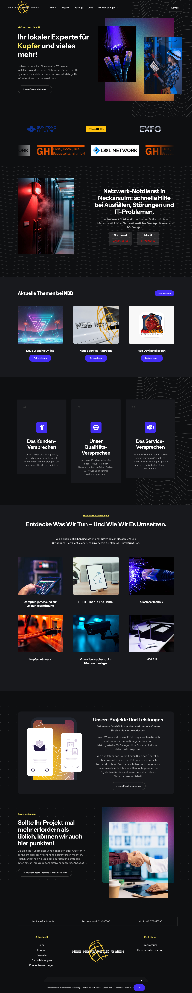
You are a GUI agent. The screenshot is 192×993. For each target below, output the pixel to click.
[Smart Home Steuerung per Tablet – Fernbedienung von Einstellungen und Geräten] (40, 558)
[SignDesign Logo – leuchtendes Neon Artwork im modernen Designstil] (40, 307)
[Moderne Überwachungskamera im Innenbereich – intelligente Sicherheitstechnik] (96, 616)
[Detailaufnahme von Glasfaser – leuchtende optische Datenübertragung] (151, 558)
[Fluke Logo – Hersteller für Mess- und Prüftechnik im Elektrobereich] (96, 127)
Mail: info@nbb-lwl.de (43, 921)
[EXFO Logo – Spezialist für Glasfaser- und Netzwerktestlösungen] (150, 127)
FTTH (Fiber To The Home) (96, 602)
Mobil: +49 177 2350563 (150, 921)
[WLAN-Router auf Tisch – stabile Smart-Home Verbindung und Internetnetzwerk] (151, 616)
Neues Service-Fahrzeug (96, 350)
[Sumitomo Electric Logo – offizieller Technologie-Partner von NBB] (41, 127)
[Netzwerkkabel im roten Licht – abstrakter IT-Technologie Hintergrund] (40, 616)
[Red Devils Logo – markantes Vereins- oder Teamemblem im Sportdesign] (151, 307)
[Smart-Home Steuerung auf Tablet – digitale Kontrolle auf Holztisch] (96, 558)
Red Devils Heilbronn (151, 350)
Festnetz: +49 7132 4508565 (96, 921)
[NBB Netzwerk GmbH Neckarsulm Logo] (23, 1)
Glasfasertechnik (151, 602)
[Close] (141, 980)
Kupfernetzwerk (40, 659)
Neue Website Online (40, 350)
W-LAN (152, 659)
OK (139, 987)
